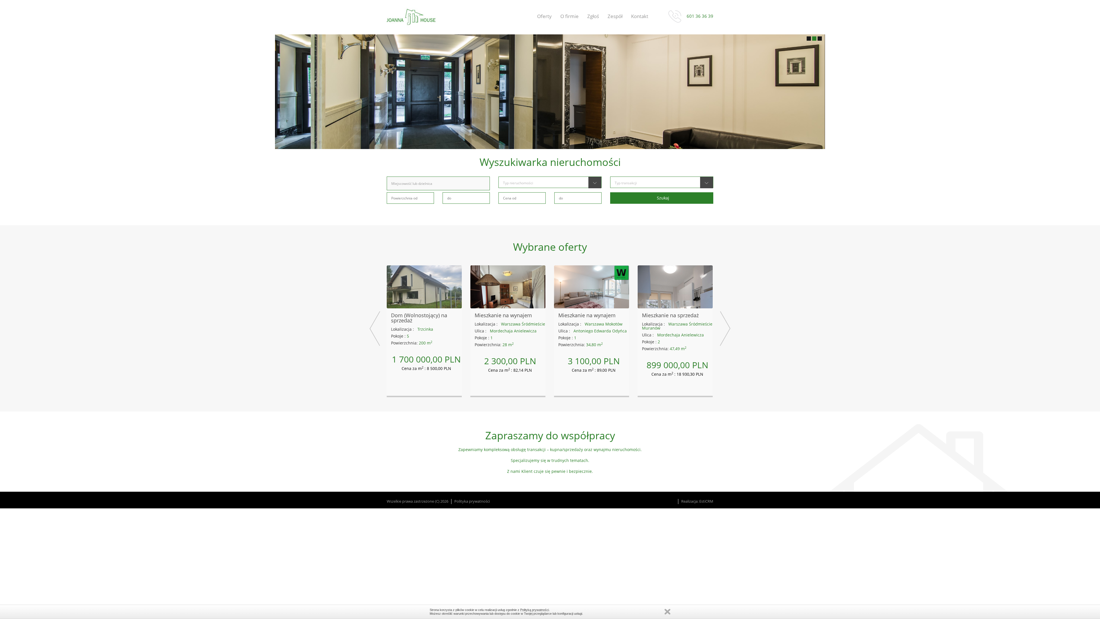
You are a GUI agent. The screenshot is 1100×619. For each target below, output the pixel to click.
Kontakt (639, 16)
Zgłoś (593, 16)
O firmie (569, 16)
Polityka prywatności (472, 501)
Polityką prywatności (534, 610)
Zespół (615, 16)
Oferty (544, 16)
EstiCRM (706, 501)
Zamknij (667, 611)
